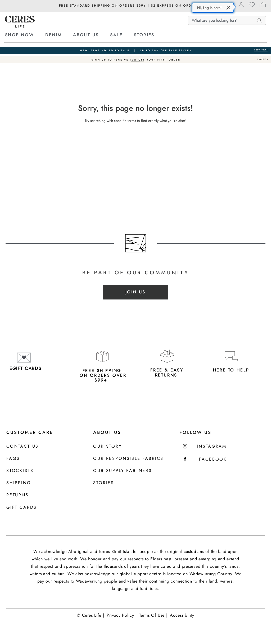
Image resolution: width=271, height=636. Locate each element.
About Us (107, 432)
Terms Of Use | (153, 615)
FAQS (13, 458)
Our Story (107, 446)
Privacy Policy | (122, 615)
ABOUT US (86, 35)
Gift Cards (21, 507)
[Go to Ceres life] (20, 26)
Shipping (18, 483)
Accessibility (182, 615)
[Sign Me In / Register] (241, 6)
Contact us (22, 446)
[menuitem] (24, 35)
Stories (103, 483)
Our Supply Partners (122, 471)
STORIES (144, 35)
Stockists (19, 471)
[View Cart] (262, 5)
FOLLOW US (195, 432)
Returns (17, 495)
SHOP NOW (19, 35)
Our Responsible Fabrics (128, 458)
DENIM (53, 35)
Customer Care (29, 432)
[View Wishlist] (252, 6)
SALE (116, 35)
